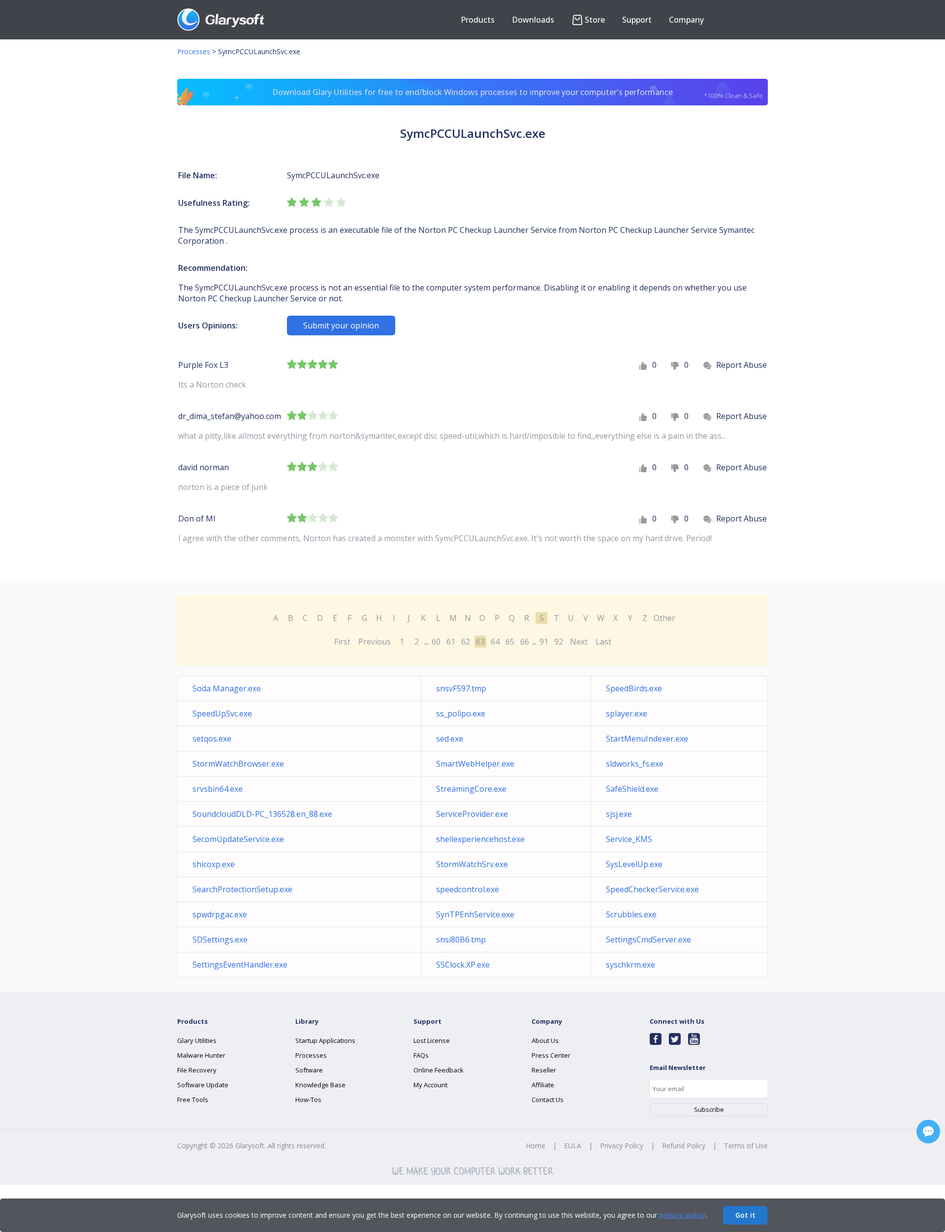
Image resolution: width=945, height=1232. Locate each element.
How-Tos (308, 1099)
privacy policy (682, 1215)
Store (595, 19)
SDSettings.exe (220, 939)
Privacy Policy (621, 1145)
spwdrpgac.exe (219, 914)
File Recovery (197, 1070)
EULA (572, 1145)
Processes (193, 51)
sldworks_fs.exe (634, 763)
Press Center (551, 1055)
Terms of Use (746, 1145)
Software (309, 1070)
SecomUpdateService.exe (238, 839)
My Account (430, 1084)
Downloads (533, 19)
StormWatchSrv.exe (472, 864)
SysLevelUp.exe (634, 864)
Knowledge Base (320, 1084)
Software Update (202, 1084)
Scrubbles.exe (631, 914)
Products (478, 19)
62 (465, 641)
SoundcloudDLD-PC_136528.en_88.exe (262, 814)
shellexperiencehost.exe (480, 839)
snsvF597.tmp (461, 688)
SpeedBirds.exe (634, 688)
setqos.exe (211, 738)
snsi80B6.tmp (461, 939)
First (342, 641)
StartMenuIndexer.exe (647, 738)
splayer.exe (626, 713)
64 (495, 641)
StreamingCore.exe (471, 788)
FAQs (421, 1055)
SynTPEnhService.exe (475, 914)
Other (664, 618)
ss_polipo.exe (460, 713)
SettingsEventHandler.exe (239, 964)
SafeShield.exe (632, 788)
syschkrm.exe (630, 964)
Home (535, 1145)
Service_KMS (629, 839)
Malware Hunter (201, 1055)
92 (558, 641)
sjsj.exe (619, 814)
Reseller (544, 1070)
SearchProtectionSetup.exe (242, 889)
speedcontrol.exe (467, 889)
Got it (745, 1215)
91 (543, 641)
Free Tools (192, 1099)
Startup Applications (325, 1040)
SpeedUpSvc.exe (222, 713)
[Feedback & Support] (928, 1131)
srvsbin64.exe (217, 788)
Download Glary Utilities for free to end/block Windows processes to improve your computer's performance (517, 93)
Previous (374, 641)
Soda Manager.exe (226, 688)
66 (524, 641)
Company (686, 19)
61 (450, 641)
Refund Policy (683, 1145)
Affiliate (543, 1084)
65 (509, 641)
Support (637, 19)
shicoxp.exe (213, 864)
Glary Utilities (197, 1040)
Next (579, 641)
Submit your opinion (341, 325)
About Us (545, 1040)
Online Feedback (438, 1070)
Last (603, 641)
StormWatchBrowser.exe (238, 763)
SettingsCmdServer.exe (648, 939)
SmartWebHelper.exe (475, 763)
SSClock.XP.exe (463, 964)
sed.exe (449, 738)
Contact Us (548, 1099)
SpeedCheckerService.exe (652, 889)
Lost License (431, 1040)
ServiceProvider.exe (472, 814)
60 (436, 641)
